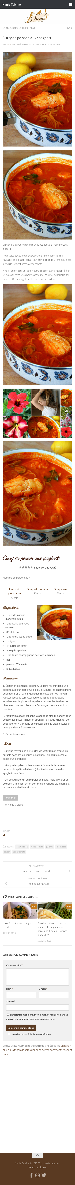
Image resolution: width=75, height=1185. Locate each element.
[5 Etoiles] (31, 567)
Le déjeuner (10, 28)
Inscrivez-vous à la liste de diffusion (31, 1034)
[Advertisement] (37, 1102)
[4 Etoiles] (28, 567)
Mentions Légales (37, 1167)
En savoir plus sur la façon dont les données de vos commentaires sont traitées (37, 1050)
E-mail (43, 988)
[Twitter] (43, 1175)
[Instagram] (37, 1175)
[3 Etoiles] (26, 567)
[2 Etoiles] (23, 567)
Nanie (10, 44)
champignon (22, 846)
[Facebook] (31, 1175)
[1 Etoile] (20, 567)
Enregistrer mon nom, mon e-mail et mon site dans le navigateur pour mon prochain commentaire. (37, 1017)
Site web (10, 1001)
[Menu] (70, 4)
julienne (49, 846)
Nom (9, 988)
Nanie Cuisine (11, 4)
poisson (7, 851)
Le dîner (23, 28)
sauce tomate (19, 851)
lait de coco (61, 846)
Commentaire (14, 965)
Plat (32, 28)
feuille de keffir (37, 846)
